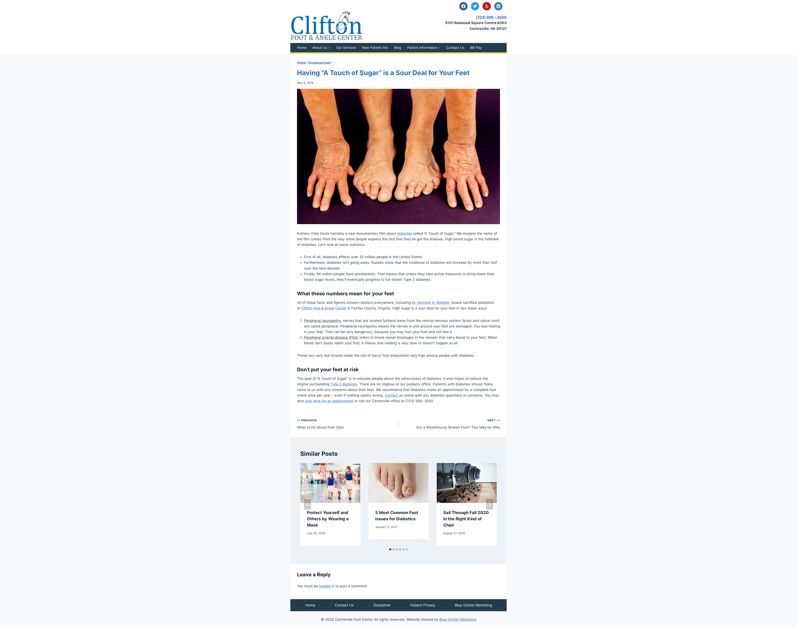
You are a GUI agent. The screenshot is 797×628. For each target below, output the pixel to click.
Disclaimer (382, 605)
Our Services (346, 47)
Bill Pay (476, 47)
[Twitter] (475, 6)
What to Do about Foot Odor (320, 424)
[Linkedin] (498, 6)
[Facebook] (463, 6)
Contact (391, 395)
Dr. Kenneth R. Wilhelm (431, 303)
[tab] (390, 549)
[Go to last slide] (307, 504)
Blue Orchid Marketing (473, 605)
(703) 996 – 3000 (491, 17)
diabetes (404, 233)
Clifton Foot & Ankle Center (323, 308)
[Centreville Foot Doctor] (326, 25)
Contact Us (455, 47)
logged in (326, 586)
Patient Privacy (422, 605)
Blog (397, 47)
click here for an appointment (329, 401)
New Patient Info (375, 47)
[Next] (489, 504)
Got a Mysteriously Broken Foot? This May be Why (458, 424)
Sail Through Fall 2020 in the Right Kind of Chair (466, 519)
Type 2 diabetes (343, 384)
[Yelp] (487, 6)
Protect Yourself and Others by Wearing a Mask (328, 519)
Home (301, 47)
